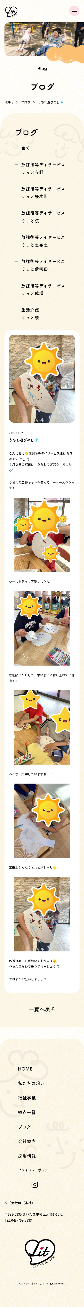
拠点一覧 (27, 1112)
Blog (42, 68)
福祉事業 (27, 1098)
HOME (8, 102)
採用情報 (27, 1156)
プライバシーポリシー (35, 1170)
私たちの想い (31, 1083)
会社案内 (27, 1141)
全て (25, 148)
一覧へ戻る (42, 1009)
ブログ (25, 102)
